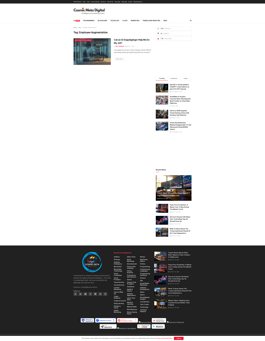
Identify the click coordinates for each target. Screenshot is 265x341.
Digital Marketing (117, 311)
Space (142, 292)
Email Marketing (130, 260)
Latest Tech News (131, 299)
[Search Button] (191, 20)
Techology (114, 20)
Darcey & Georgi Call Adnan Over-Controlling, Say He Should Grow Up (180, 219)
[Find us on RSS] (105, 294)
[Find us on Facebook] (90, 294)
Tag (80, 27)
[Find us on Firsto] (145, 322)
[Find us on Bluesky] (95, 294)
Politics (142, 264)
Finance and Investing (151, 20)
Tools (88, 1)
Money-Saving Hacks (132, 313)
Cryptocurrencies (120, 301)
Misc (165, 20)
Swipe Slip (124, 1)
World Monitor (77, 1)
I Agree (178, 338)
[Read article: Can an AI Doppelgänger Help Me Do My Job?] (92, 51)
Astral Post (110, 1)
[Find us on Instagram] (100, 294)
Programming (88, 20)
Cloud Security (119, 282)
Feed (84, 1)
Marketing (135, 20)
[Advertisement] (154, 10)
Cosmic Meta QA (118, 293)
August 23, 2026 (163, 198)
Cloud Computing (118, 274)
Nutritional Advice (143, 260)
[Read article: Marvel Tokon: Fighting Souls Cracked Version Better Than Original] (160, 304)
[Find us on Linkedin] (80, 294)
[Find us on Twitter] (75, 294)
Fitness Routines (130, 271)
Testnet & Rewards (143, 310)
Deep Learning (119, 303)
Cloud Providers (117, 278)
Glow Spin (117, 1)
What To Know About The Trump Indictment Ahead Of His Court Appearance (180, 231)
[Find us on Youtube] (85, 294)
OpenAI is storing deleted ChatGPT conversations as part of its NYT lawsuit (179, 87)
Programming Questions (145, 274)
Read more (120, 59)
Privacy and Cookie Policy (164, 338)
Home (75, 27)
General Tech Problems (131, 283)
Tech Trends (144, 304)
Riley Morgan (120, 46)
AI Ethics (117, 257)
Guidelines (130, 286)
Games (129, 279)
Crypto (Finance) (117, 297)
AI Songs (117, 259)
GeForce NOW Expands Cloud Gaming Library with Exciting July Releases (179, 113)
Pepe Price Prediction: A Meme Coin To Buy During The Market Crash (179, 207)
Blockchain (102, 20)
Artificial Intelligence (83, 40)
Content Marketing (117, 288)
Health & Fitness (130, 290)
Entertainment (132, 264)
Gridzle (130, 1)
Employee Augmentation (89, 27)
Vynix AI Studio (95, 1)
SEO (141, 280)
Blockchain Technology (118, 270)
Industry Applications (131, 294)
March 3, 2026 (130, 46)
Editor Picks (131, 257)
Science (143, 278)
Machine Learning (130, 303)
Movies (142, 257)
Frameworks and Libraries (131, 276)
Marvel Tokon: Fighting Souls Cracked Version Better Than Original (179, 303)
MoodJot (103, 1)
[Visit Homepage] (91, 10)
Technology (144, 307)
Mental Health (132, 307)
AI (76, 20)
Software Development (144, 288)
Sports (142, 295)
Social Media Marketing (144, 284)
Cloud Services (119, 285)
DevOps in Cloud (117, 307)
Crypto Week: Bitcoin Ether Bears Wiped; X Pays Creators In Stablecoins (179, 255)
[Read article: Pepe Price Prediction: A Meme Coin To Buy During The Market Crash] (162, 208)
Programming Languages (145, 270)
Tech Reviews (144, 302)
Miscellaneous (138, 1)
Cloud (124, 20)
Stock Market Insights (144, 298)
